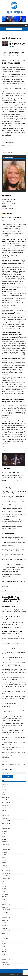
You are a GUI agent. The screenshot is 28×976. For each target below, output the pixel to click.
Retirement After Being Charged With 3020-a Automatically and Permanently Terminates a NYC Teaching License (13, 732)
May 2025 (4, 810)
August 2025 (5, 805)
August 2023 (5, 852)
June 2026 (4, 789)
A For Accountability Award (8, 142)
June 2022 (4, 886)
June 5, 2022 (12, 48)
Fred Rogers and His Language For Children (12, 564)
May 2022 (4, 889)
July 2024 (4, 834)
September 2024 (6, 828)
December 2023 (6, 847)
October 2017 (5, 962)
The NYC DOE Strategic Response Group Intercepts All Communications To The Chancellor (12, 521)
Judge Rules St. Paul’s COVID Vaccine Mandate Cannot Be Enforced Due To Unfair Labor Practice (17, 44)
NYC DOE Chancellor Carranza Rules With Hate (13, 508)
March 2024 (5, 841)
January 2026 (5, 800)
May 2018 (4, 944)
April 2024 (4, 839)
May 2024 (4, 836)
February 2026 (5, 797)
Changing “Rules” (6, 706)
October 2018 (5, 933)
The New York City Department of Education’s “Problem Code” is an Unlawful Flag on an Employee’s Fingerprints (13, 543)
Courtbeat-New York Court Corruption (12, 618)
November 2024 (6, 823)
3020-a (3, 69)
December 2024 (6, 820)
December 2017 (6, 957)
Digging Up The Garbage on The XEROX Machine (14, 752)
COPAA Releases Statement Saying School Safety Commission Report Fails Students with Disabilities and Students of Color (14, 569)
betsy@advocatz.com (7, 152)
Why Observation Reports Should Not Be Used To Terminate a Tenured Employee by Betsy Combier (13, 698)
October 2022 (5, 875)
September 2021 (6, 910)
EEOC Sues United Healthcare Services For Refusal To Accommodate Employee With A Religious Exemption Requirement (14, 261)
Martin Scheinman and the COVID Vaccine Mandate (16, 53)
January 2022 (5, 899)
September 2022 (6, 878)
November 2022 (6, 873)
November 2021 (6, 904)
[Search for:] (14, 29)
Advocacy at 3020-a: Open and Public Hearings (13, 643)
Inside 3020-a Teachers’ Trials (13, 581)
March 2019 (5, 925)
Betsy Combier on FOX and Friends (10, 472)
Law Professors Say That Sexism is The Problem (11, 600)
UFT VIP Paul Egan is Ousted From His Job (12, 511)
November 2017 (6, 959)
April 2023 (4, 860)
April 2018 (4, 946)
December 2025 (6, 802)
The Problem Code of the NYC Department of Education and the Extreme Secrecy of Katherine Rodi (13, 401)
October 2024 (5, 826)
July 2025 (4, 807)
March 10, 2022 (13, 55)
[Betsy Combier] (14, 189)
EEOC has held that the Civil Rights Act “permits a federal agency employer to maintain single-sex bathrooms (12, 421)
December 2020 (6, 917)
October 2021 (5, 907)
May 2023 (4, 857)
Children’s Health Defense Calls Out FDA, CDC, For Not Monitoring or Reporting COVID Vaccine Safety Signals (14, 311)
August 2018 (5, 938)
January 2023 (5, 868)
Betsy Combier (20, 48)
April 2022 (4, 891)
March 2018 (5, 949)
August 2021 (5, 912)
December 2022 (6, 870)
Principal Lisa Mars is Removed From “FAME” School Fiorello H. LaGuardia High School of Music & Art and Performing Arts (13, 503)
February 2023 (5, 865)
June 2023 (4, 855)
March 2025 (5, 813)
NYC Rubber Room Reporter (9, 199)
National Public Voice (7, 205)
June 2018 (4, 941)
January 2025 (5, 818)
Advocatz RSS (7, 213)
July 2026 (4, 786)
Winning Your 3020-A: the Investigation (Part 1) (12, 632)
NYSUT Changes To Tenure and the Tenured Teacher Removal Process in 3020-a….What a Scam (13, 725)
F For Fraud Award (6, 139)
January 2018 (5, 954)
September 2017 (6, 964)
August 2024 (5, 831)
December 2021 (6, 902)
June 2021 (4, 915)
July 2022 (4, 883)
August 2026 (5, 784)
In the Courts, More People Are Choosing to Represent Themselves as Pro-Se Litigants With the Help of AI (14, 241)
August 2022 (5, 881)
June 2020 (4, 923)
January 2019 (5, 928)
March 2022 (5, 894)
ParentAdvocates (8, 534)
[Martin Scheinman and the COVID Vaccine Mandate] (5, 54)
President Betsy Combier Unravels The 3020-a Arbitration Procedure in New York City (13, 638)
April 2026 (4, 794)
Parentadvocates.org (7, 145)
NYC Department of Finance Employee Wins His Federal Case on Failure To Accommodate (14, 289)
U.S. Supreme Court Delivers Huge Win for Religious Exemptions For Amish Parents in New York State (14, 378)
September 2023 (6, 849)
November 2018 (6, 930)
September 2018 (6, 936)
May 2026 (4, 792)
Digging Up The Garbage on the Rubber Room (13, 761)
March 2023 (5, 862)
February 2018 (5, 951)
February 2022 (5, 896)
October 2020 (5, 920)
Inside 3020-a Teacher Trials (9, 208)
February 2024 (5, 844)
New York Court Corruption (8, 203)
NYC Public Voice (6, 207)
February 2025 (5, 815)
